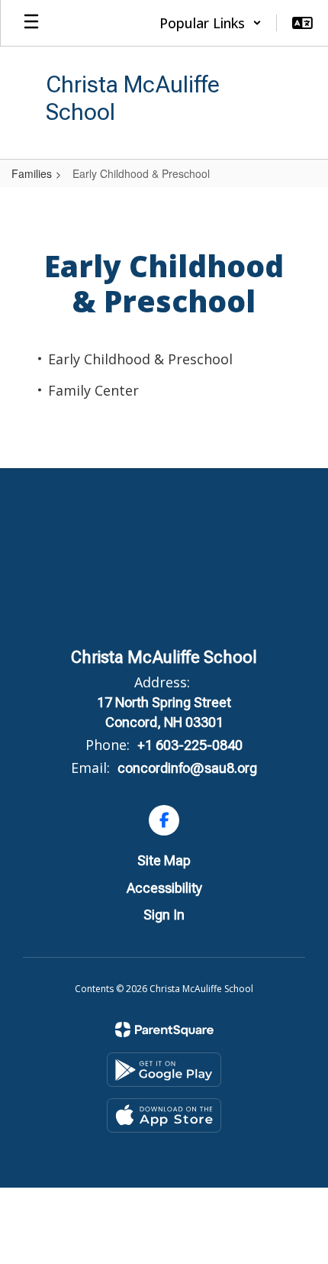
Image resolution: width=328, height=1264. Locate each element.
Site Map (164, 860)
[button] (210, 23)
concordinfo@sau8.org (187, 768)
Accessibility (164, 888)
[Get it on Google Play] (164, 1069)
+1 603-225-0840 (190, 745)
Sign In (164, 915)
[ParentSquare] (164, 1029)
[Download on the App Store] (164, 1115)
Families (31, 173)
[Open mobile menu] (31, 23)
